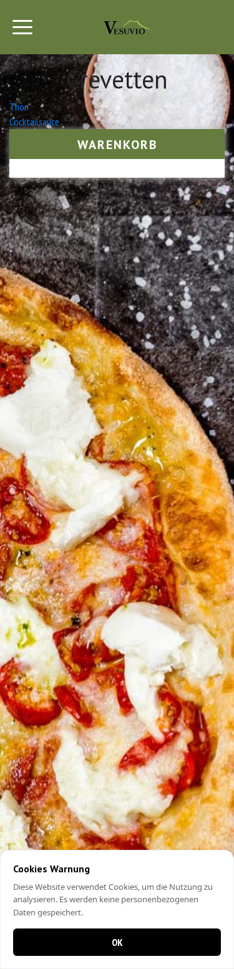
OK (117, 942)
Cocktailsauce (34, 121)
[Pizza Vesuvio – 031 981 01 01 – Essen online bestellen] (126, 27)
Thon (19, 106)
